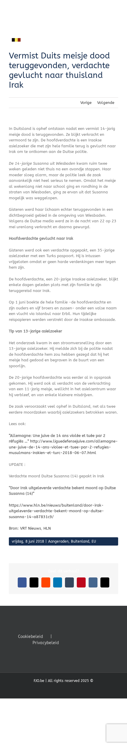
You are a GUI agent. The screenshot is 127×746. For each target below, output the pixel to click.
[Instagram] (85, 636)
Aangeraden (58, 541)
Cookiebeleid (30, 636)
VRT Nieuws (30, 528)
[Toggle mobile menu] (115, 9)
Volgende (105, 102)
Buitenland (80, 541)
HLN (47, 528)
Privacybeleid (45, 642)
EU (94, 541)
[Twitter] (77, 636)
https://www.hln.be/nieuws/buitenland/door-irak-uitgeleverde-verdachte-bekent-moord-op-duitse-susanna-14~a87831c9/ (56, 511)
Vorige (86, 102)
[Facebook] (69, 636)
